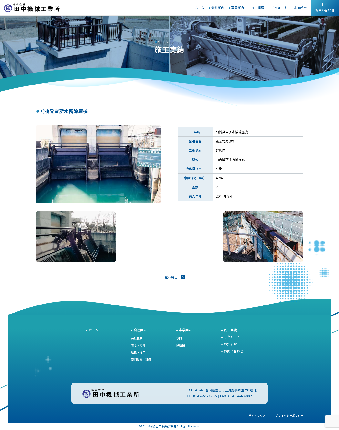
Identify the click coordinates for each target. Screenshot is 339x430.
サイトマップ (257, 415)
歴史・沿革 (138, 352)
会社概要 (137, 338)
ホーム (199, 7)
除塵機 (180, 345)
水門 (179, 338)
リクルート (279, 7)
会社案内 (140, 330)
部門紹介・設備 (141, 359)
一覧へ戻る (169, 277)
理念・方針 (138, 345)
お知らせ (300, 7)
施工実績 (257, 7)
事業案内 (185, 330)
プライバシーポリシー (289, 415)
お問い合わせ (324, 10)
